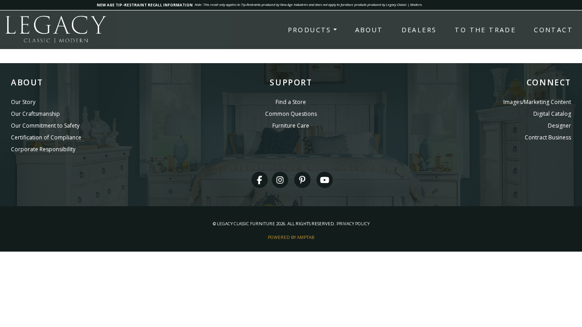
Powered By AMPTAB (291, 237)
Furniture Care (290, 125)
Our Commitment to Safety (45, 125)
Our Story (23, 102)
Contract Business (548, 137)
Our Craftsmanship (35, 114)
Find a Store (291, 102)
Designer (559, 125)
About (369, 29)
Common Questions (291, 114)
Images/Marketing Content (537, 102)
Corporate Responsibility (43, 149)
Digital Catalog (552, 114)
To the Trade (485, 29)
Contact (553, 29)
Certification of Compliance (46, 137)
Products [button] (309, 29)
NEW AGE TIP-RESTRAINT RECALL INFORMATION (145, 4)
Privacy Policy (353, 224)
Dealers (419, 29)
